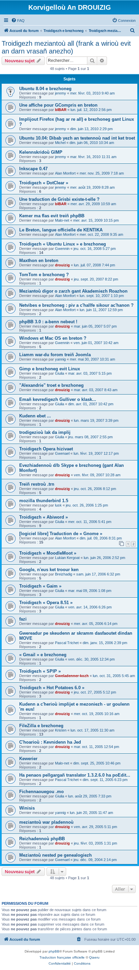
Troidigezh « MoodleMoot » (47, 553)
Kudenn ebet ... (35, 415)
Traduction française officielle (62, 957)
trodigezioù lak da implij (45, 432)
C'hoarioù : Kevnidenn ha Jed (50, 742)
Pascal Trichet (67, 643)
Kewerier (28, 758)
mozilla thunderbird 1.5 (43, 500)
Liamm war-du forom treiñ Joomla (55, 354)
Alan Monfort (65, 173)
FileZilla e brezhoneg (41, 725)
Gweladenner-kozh (72, 676)
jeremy (60, 93)
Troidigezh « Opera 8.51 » (46, 602)
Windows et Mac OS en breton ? (52, 338)
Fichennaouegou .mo (41, 791)
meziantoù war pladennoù (46, 822)
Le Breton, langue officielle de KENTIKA (61, 229)
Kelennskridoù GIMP (40, 152)
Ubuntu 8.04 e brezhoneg (45, 88)
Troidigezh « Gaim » (40, 586)
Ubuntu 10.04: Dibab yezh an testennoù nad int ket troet (77, 138)
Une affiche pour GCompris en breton (58, 105)
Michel (60, 143)
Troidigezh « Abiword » (43, 517)
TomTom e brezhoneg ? (44, 274)
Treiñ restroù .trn (36, 484)
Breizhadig (63, 574)
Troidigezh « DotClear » (43, 182)
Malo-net (62, 220)
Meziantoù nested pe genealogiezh (55, 855)
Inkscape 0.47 (33, 168)
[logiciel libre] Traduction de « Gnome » (60, 533)
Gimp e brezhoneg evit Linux (49, 368)
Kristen (60, 730)
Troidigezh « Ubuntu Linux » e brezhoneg (62, 244)
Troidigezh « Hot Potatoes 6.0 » (51, 687)
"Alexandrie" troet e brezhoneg (51, 385)
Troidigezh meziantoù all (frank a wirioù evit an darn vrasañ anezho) (66, 47)
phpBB (54, 951)
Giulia (59, 373)
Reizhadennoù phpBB (42, 838)
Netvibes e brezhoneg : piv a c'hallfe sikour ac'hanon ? (76, 305)
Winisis (27, 808)
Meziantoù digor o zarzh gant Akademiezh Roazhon (73, 291)
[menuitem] (18, 20)
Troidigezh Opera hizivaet (46, 448)
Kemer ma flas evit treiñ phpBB (51, 215)
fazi (23, 619)
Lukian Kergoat (67, 558)
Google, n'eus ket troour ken (49, 569)
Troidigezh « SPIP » (40, 671)
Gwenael (62, 453)
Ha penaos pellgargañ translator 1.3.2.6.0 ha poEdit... (74, 775)
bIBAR (60, 110)
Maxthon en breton (38, 260)
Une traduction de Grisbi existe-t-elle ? (59, 199)
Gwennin (62, 249)
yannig (60, 359)
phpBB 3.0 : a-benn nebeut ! (48, 321)
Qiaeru (94, 957)
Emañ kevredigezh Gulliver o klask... (57, 399)
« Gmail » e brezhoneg (42, 654)
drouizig (62, 265)
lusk (58, 505)
